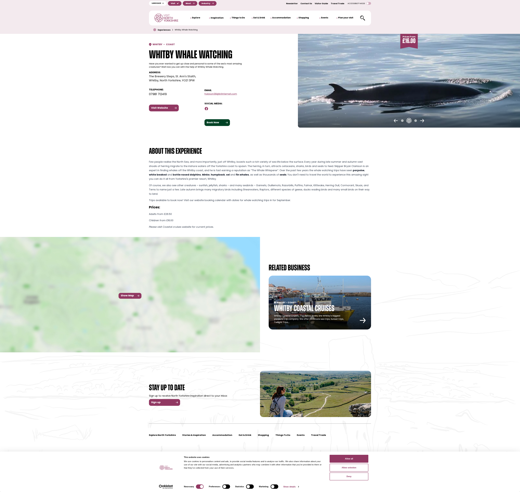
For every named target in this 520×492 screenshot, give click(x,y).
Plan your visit (345, 18)
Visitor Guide (321, 4)
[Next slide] (422, 120)
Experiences (164, 30)
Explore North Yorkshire (162, 435)
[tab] (402, 120)
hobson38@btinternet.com (220, 94)
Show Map (127, 295)
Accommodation (281, 18)
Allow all (349, 458)
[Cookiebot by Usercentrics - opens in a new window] (166, 487)
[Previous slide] (396, 120)
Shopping (303, 18)
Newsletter (292, 4)
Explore (196, 18)
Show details (289, 487)
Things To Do (282, 435)
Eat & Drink (259, 18)
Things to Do (238, 18)
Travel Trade (337, 4)
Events (324, 18)
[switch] (226, 486)
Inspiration (217, 18)
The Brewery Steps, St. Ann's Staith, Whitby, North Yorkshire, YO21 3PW (172, 78)
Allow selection (349, 467)
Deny (349, 476)
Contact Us (306, 4)
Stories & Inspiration (194, 435)
